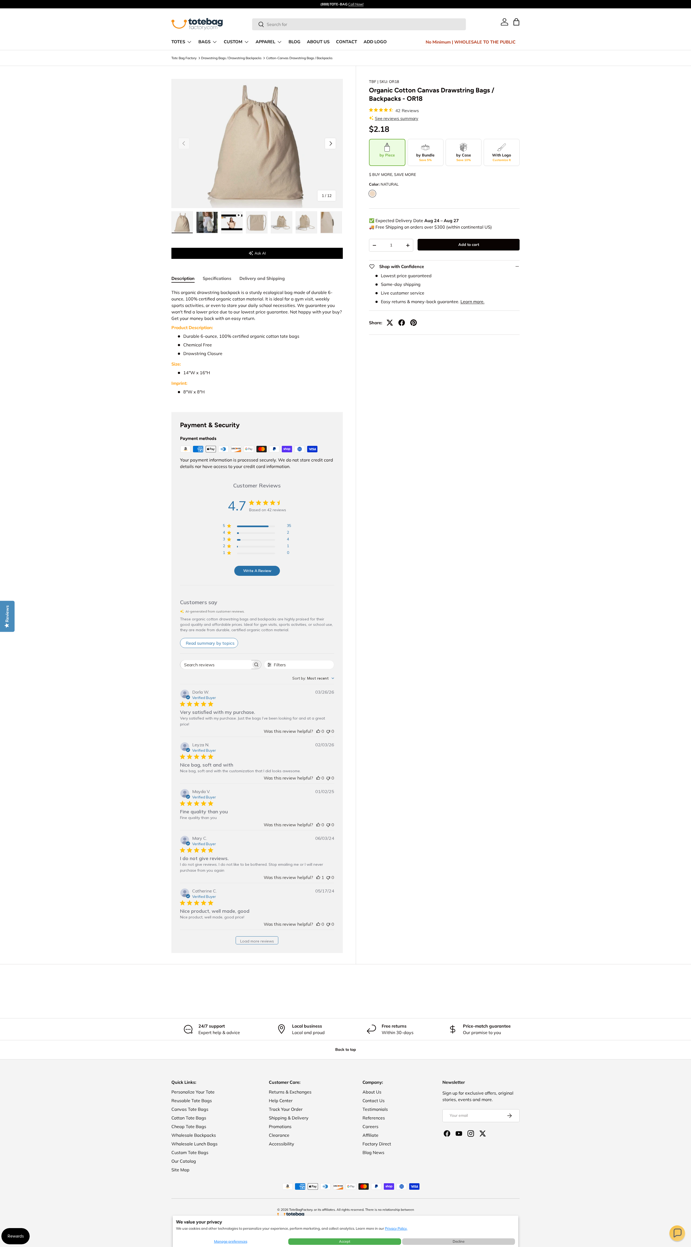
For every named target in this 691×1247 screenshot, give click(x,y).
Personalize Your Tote (193, 1092)
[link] (504, 22)
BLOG (294, 42)
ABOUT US (318, 42)
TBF (372, 81)
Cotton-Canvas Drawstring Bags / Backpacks (299, 58)
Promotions (280, 1126)
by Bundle (425, 157)
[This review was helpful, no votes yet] (318, 731)
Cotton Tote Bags (188, 1118)
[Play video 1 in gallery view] (232, 222)
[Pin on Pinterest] (413, 323)
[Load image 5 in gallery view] (306, 222)
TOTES (178, 42)
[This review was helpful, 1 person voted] (318, 877)
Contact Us (374, 1100)
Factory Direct (377, 1144)
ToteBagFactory (300, 1210)
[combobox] (359, 24)
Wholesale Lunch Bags (194, 1143)
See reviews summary (396, 118)
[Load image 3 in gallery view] (256, 222)
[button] (677, 1233)
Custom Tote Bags (189, 1152)
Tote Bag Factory (184, 58)
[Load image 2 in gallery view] (207, 222)
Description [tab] (183, 278)
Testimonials (375, 1109)
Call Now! (356, 4)
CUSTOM (233, 42)
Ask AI (260, 253)
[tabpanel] (257, 344)
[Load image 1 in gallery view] (182, 222)
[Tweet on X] (390, 323)
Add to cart (468, 244)
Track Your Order (286, 1109)
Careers (370, 1126)
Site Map (180, 1169)
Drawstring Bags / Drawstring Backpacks (231, 58)
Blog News (373, 1152)
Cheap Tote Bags (188, 1126)
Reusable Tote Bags (191, 1100)
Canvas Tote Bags (189, 1109)
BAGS (204, 42)
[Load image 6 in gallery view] (331, 222)
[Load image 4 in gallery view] (281, 222)
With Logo (501, 157)
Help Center (281, 1100)
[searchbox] (215, 664)
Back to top (345, 1049)
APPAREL (265, 42)
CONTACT (346, 42)
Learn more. (472, 301)
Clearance (279, 1135)
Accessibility (281, 1144)
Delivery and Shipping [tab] (262, 278)
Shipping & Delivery (289, 1118)
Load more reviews (257, 941)
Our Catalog (183, 1161)
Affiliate (370, 1135)
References (374, 1118)
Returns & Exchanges (290, 1092)
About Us (372, 1092)
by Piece (387, 155)
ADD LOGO (375, 42)
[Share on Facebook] (402, 323)
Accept (344, 1241)
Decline (459, 1241)
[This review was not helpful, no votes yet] (328, 731)
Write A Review (257, 570)
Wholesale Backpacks (193, 1135)
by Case (463, 157)
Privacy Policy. (396, 1228)
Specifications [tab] (217, 278)
